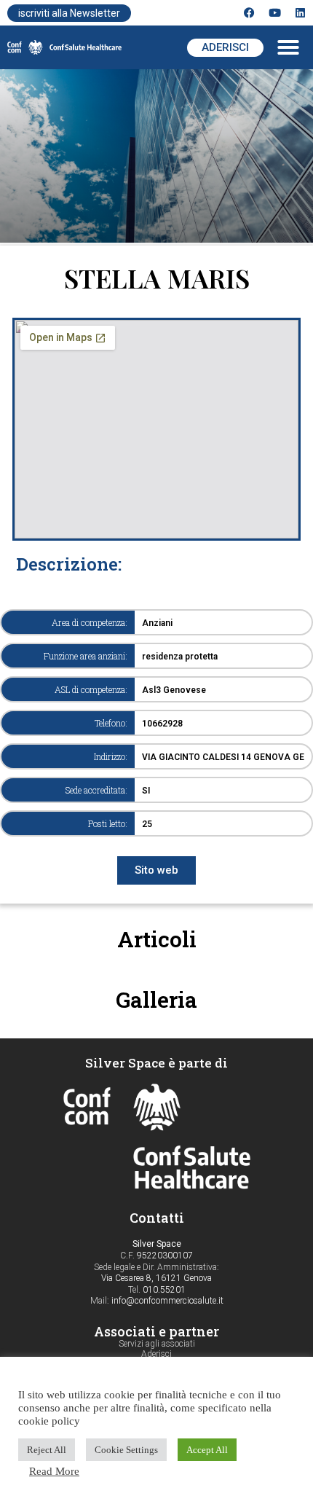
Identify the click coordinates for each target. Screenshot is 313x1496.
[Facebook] (249, 12)
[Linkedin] (300, 12)
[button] (288, 47)
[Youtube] (274, 12)
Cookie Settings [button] (126, 1449)
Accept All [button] (207, 1449)
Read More (54, 1471)
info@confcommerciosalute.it (167, 1301)
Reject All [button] (46, 1449)
